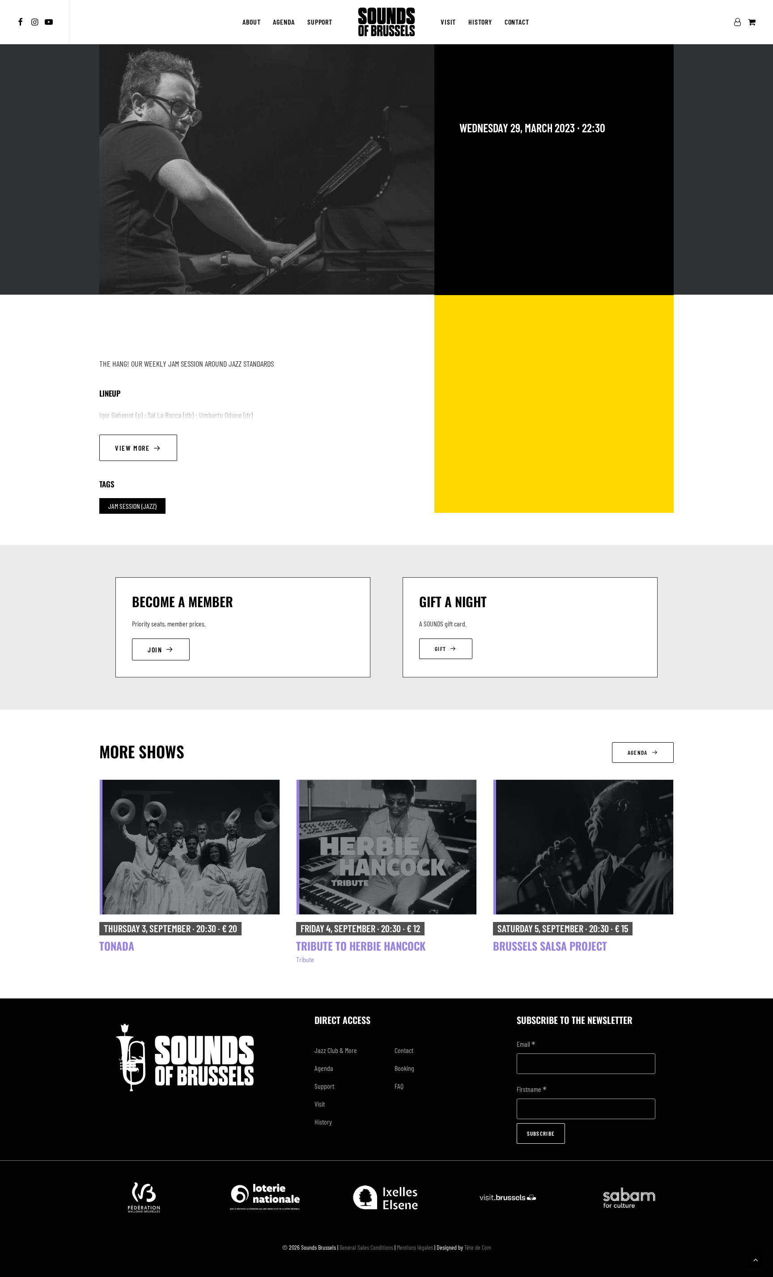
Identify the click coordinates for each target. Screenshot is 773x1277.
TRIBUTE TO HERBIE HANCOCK (360, 946)
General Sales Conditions (366, 1247)
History (480, 21)
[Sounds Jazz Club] (386, 22)
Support (319, 21)
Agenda (284, 21)
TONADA (116, 946)
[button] (21, 22)
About (251, 21)
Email (526, 1044)
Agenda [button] (638, 752)
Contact (517, 21)
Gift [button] (440, 648)
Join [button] (155, 649)
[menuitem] (21, 22)
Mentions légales (415, 1247)
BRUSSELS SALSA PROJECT (550, 946)
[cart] (751, 22)
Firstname (532, 1089)
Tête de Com (477, 1247)
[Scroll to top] (755, 1258)
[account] (739, 22)
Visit (448, 21)
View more (132, 448)
